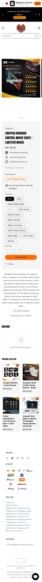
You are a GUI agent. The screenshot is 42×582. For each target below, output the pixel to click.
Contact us (10, 502)
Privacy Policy (13, 575)
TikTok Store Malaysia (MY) (17, 528)
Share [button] (11, 264)
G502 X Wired (14, 220)
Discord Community (14, 531)
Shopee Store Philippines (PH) (19, 519)
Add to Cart (21, 257)
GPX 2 (10, 209)
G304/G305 (13, 236)
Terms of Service (27, 575)
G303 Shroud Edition (17, 230)
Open (37, 3)
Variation (8, 194)
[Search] (36, 35)
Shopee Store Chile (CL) (16, 522)
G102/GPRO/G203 (16, 204)
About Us (28, 577)
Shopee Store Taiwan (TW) (17, 517)
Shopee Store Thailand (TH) (18, 514)
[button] (2, 28)
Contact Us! (19, 17)
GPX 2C (11, 241)
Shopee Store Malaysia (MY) (18, 508)
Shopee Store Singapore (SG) (18, 511)
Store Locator (12, 505)
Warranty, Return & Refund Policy (21, 572)
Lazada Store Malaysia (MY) (18, 525)
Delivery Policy (16, 577)
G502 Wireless (14, 215)
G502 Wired (24, 209)
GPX (10, 199)
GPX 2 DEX (28, 236)
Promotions (10, 174)
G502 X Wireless (15, 225)
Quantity (8, 246)
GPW (19, 199)
